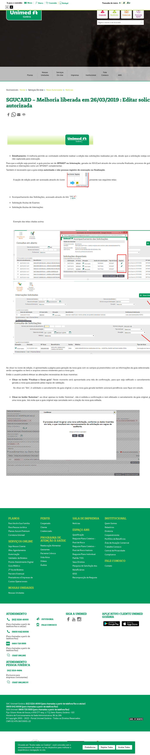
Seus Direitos (79, 562)
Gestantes (45, 549)
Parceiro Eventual (16, 573)
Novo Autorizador (54, 90)
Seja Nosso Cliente (16, 546)
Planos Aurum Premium (19, 531)
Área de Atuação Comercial (117, 542)
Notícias (69, 90)
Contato (108, 565)
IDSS (75, 573)
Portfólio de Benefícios (115, 539)
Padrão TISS (78, 558)
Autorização (13, 554)
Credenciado (46, 531)
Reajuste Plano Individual (84, 554)
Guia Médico (14, 565)
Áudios (43, 565)
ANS (120, 75)
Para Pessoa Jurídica (17, 527)
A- (120, 3)
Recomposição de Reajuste (85, 577)
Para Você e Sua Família (19, 523)
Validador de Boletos (17, 558)
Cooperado (45, 523)
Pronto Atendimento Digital (20, 562)
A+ (128, 2)
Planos (30, 75)
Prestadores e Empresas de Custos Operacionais (20, 579)
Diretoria (109, 531)
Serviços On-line (59, 73)
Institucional (91, 75)
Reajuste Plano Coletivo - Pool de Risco (84, 540)
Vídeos (43, 561)
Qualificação (78, 534)
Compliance (110, 554)
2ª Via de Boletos (16, 569)
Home (22, 90)
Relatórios (109, 527)
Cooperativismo (112, 535)
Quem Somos (111, 523)
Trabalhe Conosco (113, 546)
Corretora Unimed (16, 535)
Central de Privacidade (115, 550)
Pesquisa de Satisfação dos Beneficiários (85, 567)
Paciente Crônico (48, 553)
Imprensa (75, 75)
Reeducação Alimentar (50, 545)
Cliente (43, 527)
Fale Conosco (104, 73)
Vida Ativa (45, 557)
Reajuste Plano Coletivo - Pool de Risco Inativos (84, 548)
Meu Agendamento (17, 550)
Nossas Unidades (45, 73)
